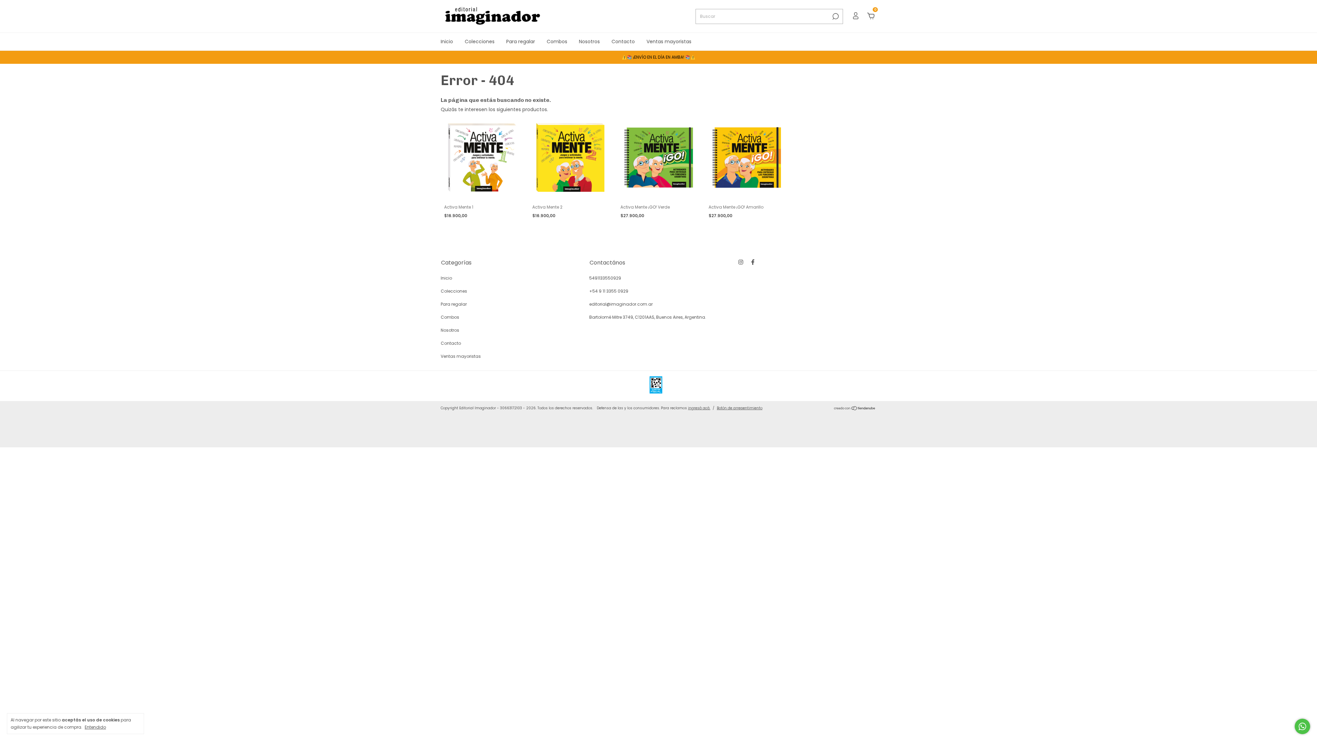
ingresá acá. (699, 408)
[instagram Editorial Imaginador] (741, 262)
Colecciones (480, 41)
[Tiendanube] (854, 408)
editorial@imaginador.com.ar (621, 304)
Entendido (95, 727)
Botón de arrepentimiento (739, 408)
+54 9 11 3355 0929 (608, 291)
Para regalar (520, 41)
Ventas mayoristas (668, 41)
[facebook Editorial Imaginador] (753, 262)
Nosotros (589, 41)
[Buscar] (835, 16)
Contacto (623, 41)
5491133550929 (605, 278)
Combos (557, 41)
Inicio (447, 41)
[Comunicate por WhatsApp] (1302, 726)
